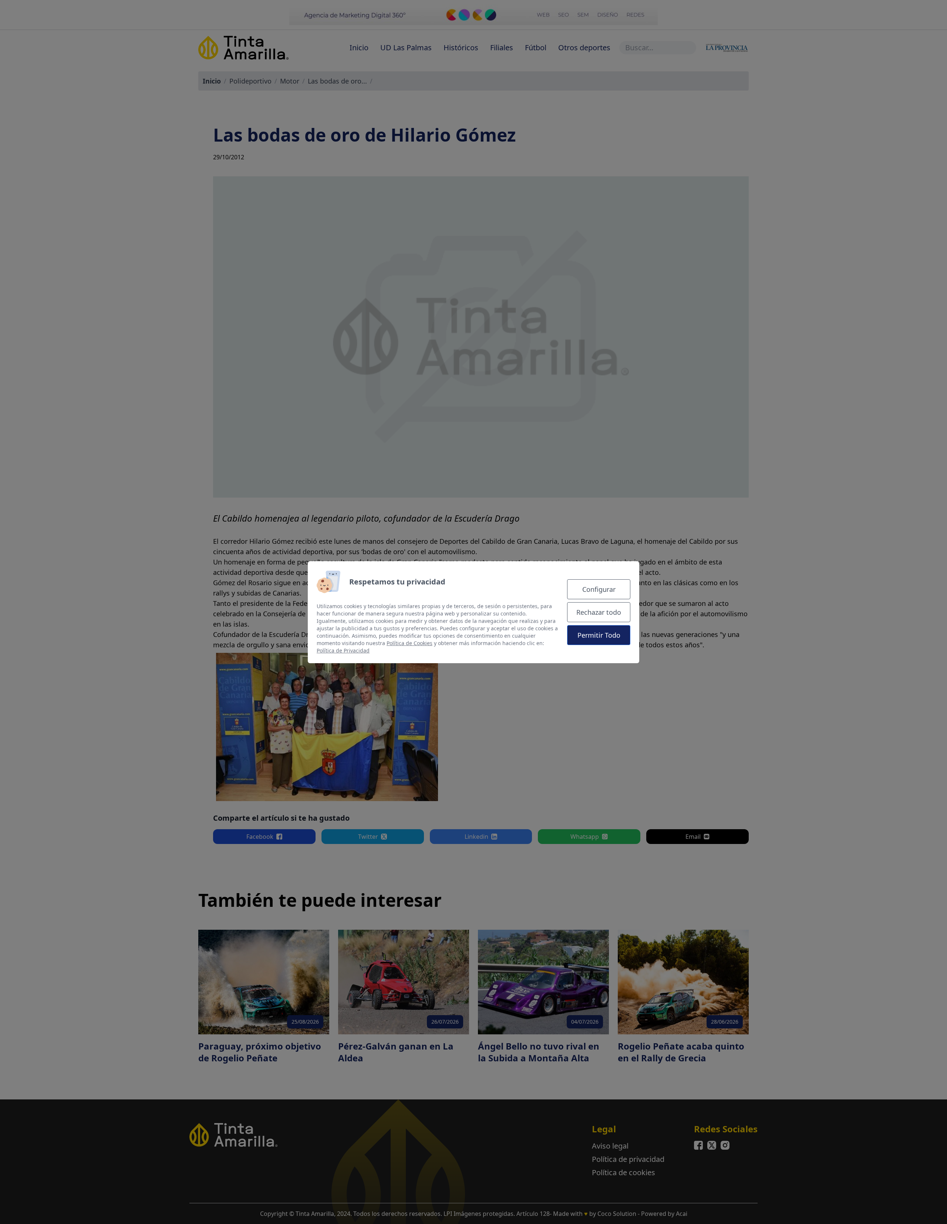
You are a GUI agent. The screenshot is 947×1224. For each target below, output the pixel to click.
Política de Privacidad (343, 650)
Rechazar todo (598, 612)
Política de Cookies (409, 643)
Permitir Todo (598, 635)
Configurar (599, 589)
